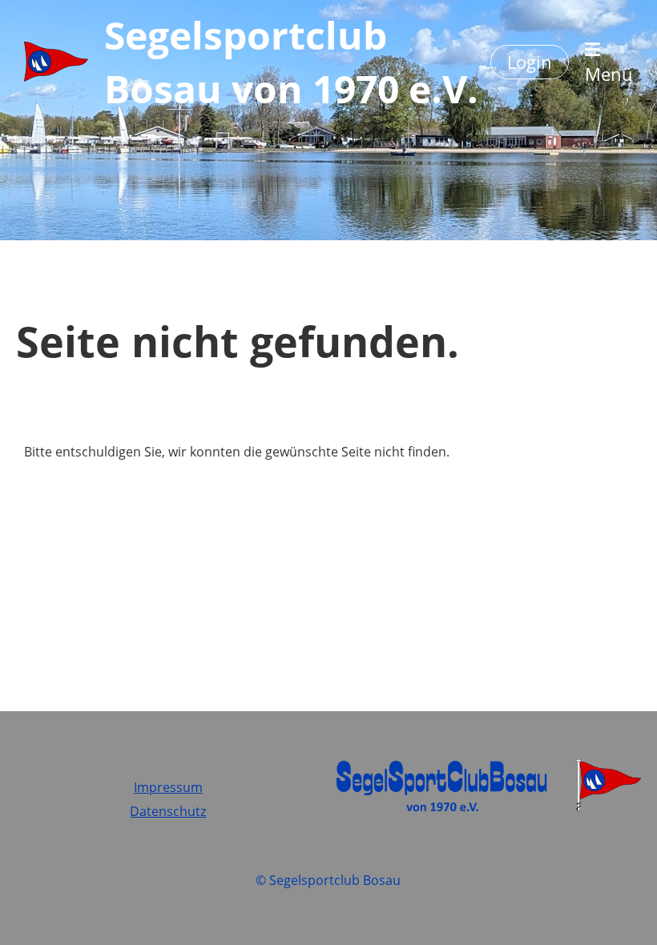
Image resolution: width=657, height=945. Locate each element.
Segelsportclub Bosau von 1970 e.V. (291, 62)
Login (529, 62)
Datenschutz (168, 811)
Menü (609, 74)
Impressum (168, 787)
